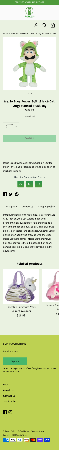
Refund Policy (23, 431)
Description (11, 206)
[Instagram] (10, 412)
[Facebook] (5, 412)
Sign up (15, 361)
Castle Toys (21, 435)
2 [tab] (31, 93)
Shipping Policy (46, 206)
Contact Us (27, 206)
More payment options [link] (29, 155)
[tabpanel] (29, 63)
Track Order (10, 401)
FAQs (6, 384)
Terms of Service (37, 431)
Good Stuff (30, 116)
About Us (8, 390)
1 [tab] (27, 93)
